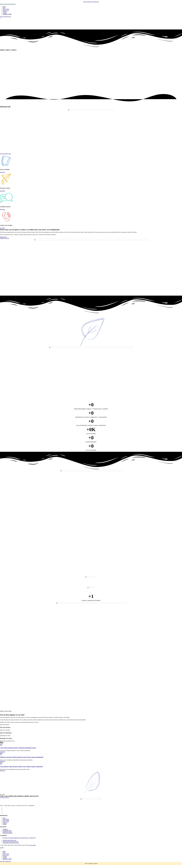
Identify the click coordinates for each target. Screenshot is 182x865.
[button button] (2, 761)
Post (1, 745)
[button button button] (2, 770)
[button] (2, 751)
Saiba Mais (2, 172)
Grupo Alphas (32, 845)
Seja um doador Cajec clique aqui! (91, 1)
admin (1, 743)
